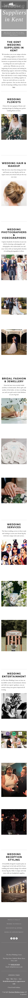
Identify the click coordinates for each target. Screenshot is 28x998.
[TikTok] (17, 938)
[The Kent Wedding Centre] (14, 938)
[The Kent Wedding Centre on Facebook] (11, 938)
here (14, 87)
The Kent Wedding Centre (16, 992)
